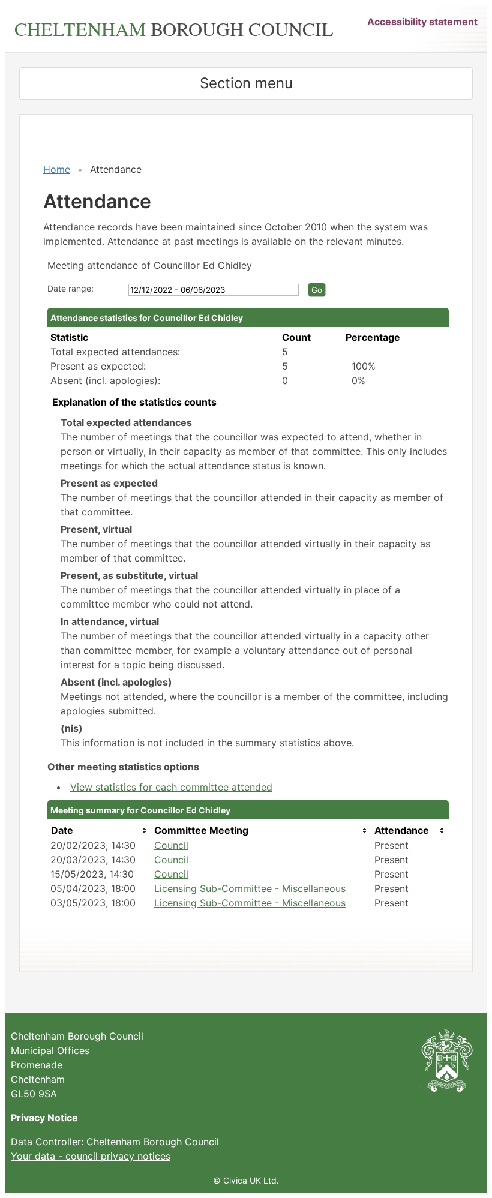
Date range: (70, 288)
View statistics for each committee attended (171, 787)
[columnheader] (99, 830)
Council (171, 845)
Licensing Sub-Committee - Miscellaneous (250, 888)
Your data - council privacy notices (90, 1156)
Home (56, 169)
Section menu (246, 83)
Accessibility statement (422, 22)
